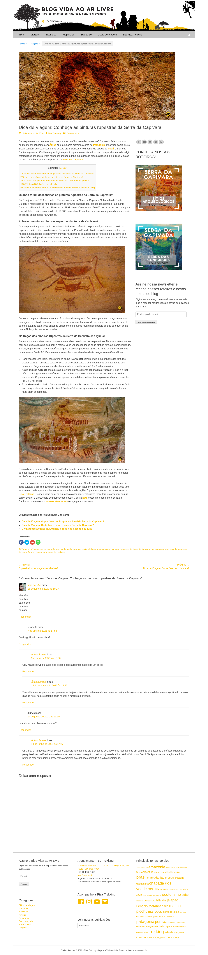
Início (22, 34)
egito (185, 894)
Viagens (35, 34)
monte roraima (170, 911)
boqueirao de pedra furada (46, 549)
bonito (177, 872)
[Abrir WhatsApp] (200, 947)
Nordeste (148, 916)
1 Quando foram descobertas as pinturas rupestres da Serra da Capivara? (57, 173)
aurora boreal (160, 872)
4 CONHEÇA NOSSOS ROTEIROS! (38, 184)
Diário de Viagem (107, 34)
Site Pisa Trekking (132, 34)
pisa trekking (169, 922)
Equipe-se (86, 34)
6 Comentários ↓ (73, 133)
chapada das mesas (160, 877)
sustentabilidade (180, 927)
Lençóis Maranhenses (152, 906)
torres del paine (142, 933)
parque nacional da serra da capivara (92, 549)
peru (159, 921)
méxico (183, 912)
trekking (156, 931)
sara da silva (34, 585)
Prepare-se (68, 34)
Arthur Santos (38, 654)
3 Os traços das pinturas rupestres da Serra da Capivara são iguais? (54, 180)
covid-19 (141, 894)
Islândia (161, 900)
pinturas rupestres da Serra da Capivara (131, 549)
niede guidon (67, 549)
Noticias (22, 915)
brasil (141, 877)
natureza (140, 916)
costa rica (183, 889)
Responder (25, 616)
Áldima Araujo (38, 682)
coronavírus (173, 889)
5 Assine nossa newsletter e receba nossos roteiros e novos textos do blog (57, 187)
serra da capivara (160, 549)
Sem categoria (26, 921)
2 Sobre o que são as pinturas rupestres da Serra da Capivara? (51, 177)
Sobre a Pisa (25, 924)
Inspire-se (51, 34)
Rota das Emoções (145, 926)
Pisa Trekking (54, 133)
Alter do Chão (142, 868)
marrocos (155, 911)
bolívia (170, 872)
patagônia (145, 921)
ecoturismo (171, 894)
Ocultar (63, 168)
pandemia (159, 916)
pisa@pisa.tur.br (85, 875)
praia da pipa (180, 922)
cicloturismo (164, 889)
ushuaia (168, 932)
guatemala (149, 900)
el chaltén (139, 901)
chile (156, 889)
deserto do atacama (154, 895)
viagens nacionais (167, 937)
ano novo (170, 868)
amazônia (156, 867)
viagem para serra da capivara (50, 552)
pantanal (170, 916)
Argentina (147, 871)
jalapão (172, 900)
